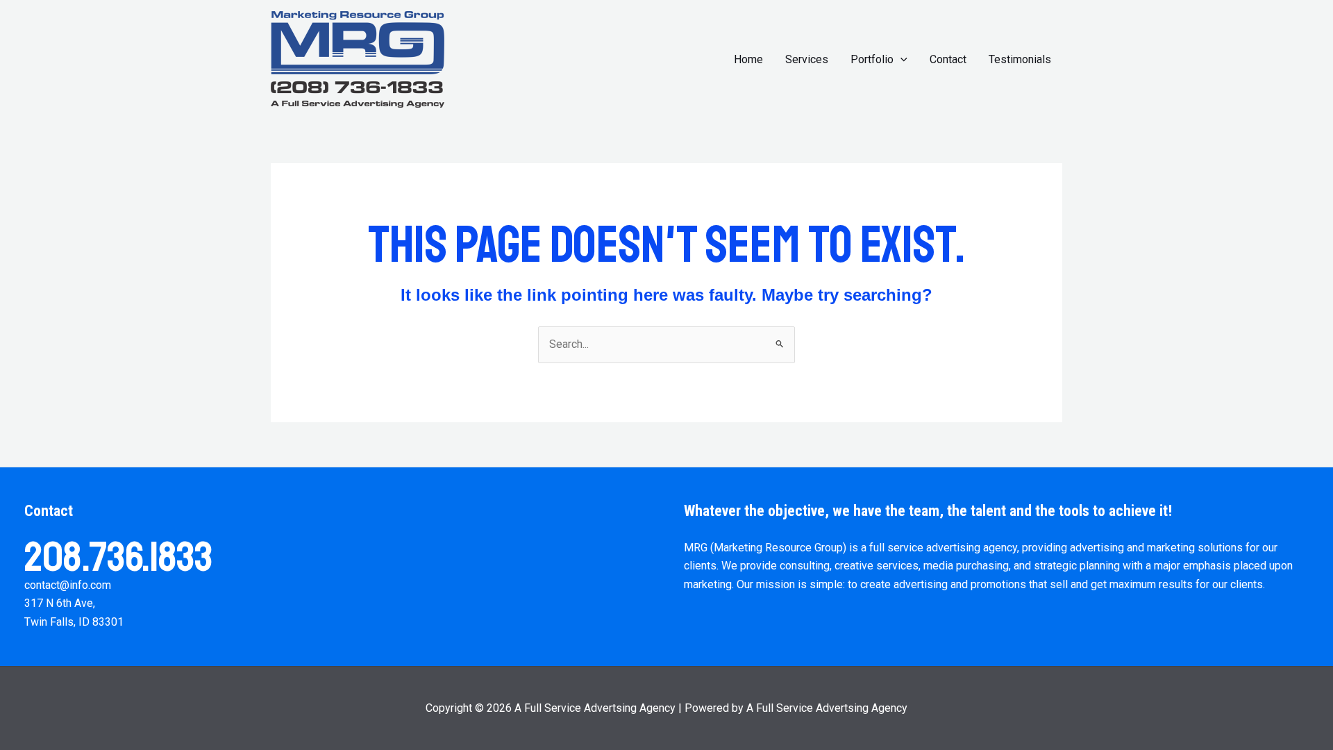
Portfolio (872, 59)
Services (806, 59)
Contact (948, 59)
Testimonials (1020, 59)
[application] (900, 59)
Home (748, 59)
